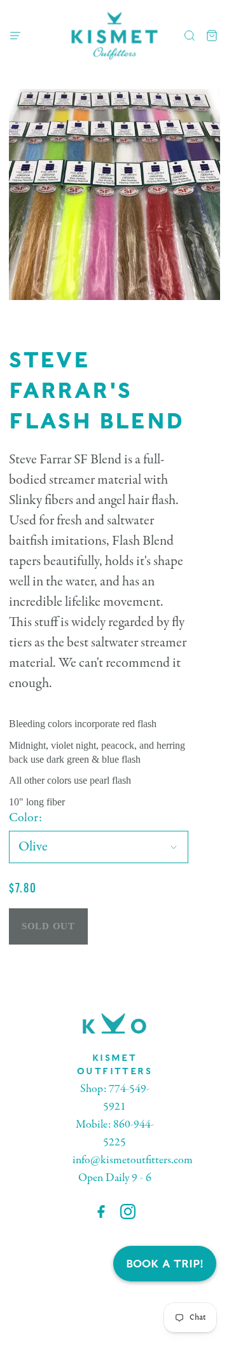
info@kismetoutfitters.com (133, 1160)
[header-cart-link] (212, 36)
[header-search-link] (190, 36)
